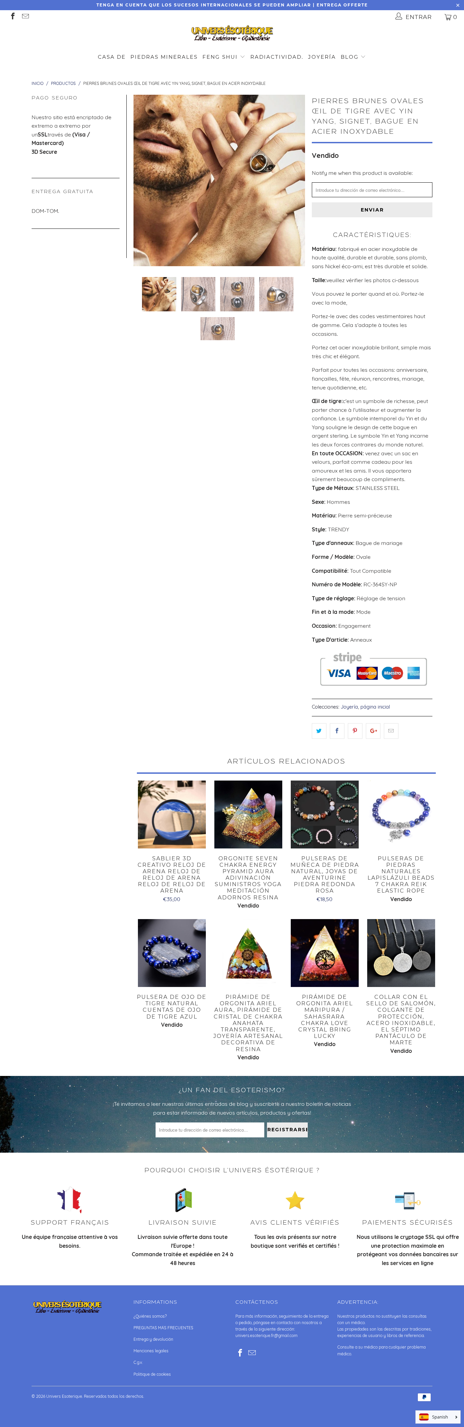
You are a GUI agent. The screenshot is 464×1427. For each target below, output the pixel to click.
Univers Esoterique (64, 1396)
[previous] (142, 180)
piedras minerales (164, 57)
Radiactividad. (276, 57)
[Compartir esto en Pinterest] (355, 731)
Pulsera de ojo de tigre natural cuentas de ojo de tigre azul (172, 953)
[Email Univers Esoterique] (25, 16)
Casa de (112, 57)
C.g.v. (138, 1362)
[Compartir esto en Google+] (373, 731)
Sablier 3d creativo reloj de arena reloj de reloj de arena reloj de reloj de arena (172, 814)
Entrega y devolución (153, 1339)
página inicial (375, 707)
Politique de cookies (152, 1374)
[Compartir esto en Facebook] (337, 731)
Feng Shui (220, 57)
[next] (295, 180)
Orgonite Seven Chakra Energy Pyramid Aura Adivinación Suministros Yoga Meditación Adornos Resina (248, 814)
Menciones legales (150, 1350)
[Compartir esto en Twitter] (319, 731)
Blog (351, 57)
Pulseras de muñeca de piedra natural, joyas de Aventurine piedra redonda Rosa (324, 814)
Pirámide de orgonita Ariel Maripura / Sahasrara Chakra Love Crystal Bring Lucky (324, 953)
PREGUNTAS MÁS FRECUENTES (163, 1327)
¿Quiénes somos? (150, 1316)
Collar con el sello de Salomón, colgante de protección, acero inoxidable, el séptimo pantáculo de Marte (401, 953)
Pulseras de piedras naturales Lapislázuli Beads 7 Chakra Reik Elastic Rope (401, 814)
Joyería (322, 57)
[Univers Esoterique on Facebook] (12, 16)
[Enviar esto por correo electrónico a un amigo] (391, 731)
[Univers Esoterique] (232, 34)
